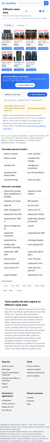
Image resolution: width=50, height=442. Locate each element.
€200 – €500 (8, 290)
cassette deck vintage (34, 159)
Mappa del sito (7, 407)
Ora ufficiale (6, 410)
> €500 (19, 290)
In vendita (9, 3)
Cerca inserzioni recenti (36, 108)
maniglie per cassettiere (33, 166)
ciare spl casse (34, 179)
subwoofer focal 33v (13, 214)
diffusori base (10, 158)
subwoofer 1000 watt (11, 253)
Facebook (30, 401)
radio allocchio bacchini (34, 269)
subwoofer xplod (7, 143)
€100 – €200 (39, 286)
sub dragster (21, 143)
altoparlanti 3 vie (35, 275)
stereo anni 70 (34, 209)
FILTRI (8, 25)
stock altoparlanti (35, 244)
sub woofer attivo (33, 140)
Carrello (5, 387)
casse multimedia (11, 263)
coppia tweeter (10, 275)
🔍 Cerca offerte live (37, 94)
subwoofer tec (10, 240)
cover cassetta (34, 153)
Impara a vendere (34, 369)
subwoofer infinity (36, 214)
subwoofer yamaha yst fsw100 (36, 220)
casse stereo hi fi (11, 267)
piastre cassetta (11, 153)
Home (5, 18)
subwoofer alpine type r (35, 253)
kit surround (33, 205)
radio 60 (7, 205)
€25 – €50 (15, 286)
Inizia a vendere (33, 366)
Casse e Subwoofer (14, 18)
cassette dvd (9, 165)
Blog (28, 404)
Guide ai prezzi (8, 366)
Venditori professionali (36, 372)
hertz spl (9, 138)
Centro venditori (33, 376)
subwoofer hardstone (8, 234)
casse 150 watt (34, 259)
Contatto (30, 397)
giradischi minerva (37, 136)
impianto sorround (12, 201)
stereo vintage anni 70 (12, 227)
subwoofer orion (35, 263)
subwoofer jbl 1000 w (12, 220)
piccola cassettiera (36, 172)
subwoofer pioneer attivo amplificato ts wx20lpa (12, 194)
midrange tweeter (36, 240)
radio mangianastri (12, 209)
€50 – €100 (27, 286)
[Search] (46, 3)
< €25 (5, 286)
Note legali (6, 369)
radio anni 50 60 (21, 138)
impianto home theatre (34, 192)
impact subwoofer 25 (20, 136)
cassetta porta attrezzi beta (10, 174)
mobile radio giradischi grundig (12, 246)
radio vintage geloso (17, 140)
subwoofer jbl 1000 (36, 233)
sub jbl (30, 225)
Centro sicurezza (8, 404)
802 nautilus (33, 201)
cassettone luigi (11, 179)
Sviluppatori (6, 400)
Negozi (4, 384)
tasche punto (9, 259)
